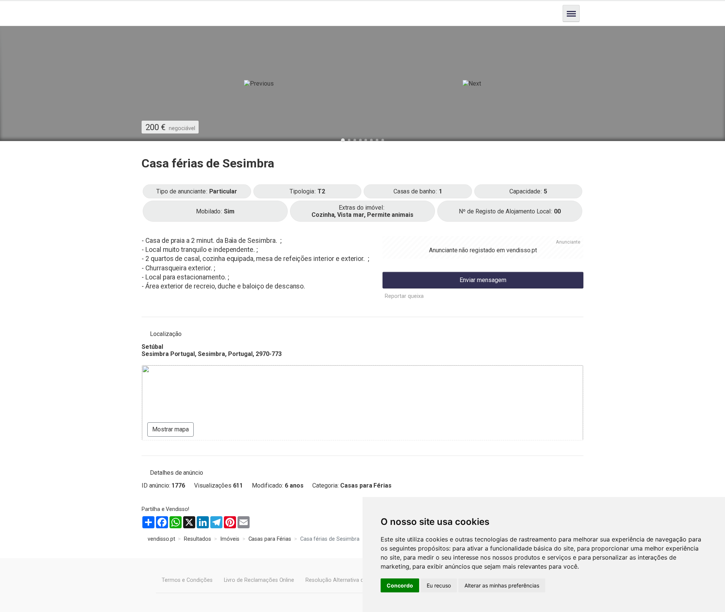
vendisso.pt (521, 250)
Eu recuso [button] (439, 585)
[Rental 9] (362, 143)
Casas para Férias (366, 485)
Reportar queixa (404, 296)
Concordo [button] (400, 585)
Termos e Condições (187, 580)
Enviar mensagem (483, 280)
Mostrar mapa (170, 429)
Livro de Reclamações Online (259, 580)
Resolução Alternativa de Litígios (345, 580)
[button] (258, 83)
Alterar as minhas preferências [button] (501, 585)
